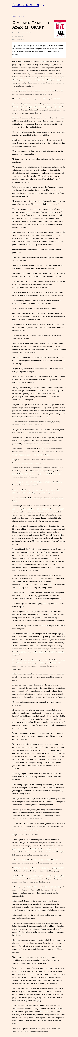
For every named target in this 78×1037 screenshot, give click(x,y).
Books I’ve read (18, 16)
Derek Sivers (25, 5)
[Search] (42, 5)
